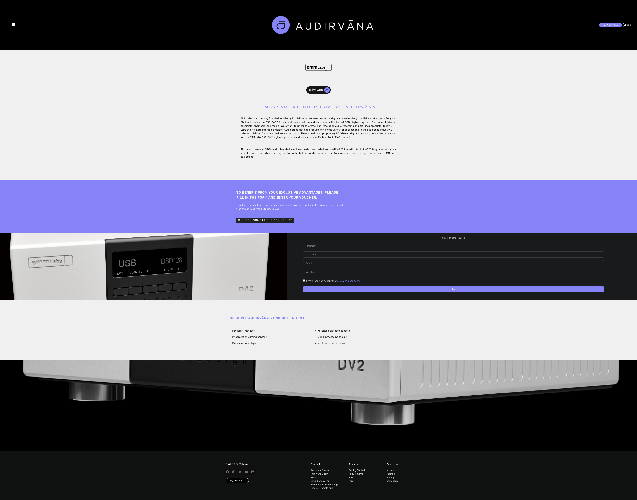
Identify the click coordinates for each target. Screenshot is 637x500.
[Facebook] (227, 472)
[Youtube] (246, 472)
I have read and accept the (333, 281)
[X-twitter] (240, 472)
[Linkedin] (252, 472)
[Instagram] (234, 472)
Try (453, 289)
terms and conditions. (348, 280)
